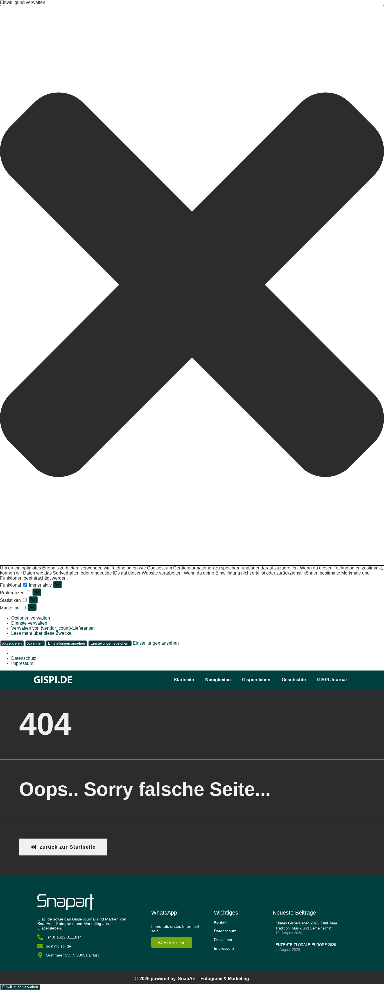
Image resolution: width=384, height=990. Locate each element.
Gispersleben (256, 679)
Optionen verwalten (30, 618)
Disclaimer (223, 939)
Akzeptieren (12, 643)
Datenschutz (23, 658)
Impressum (22, 663)
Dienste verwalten (29, 623)
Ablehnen (34, 643)
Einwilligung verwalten (20, 987)
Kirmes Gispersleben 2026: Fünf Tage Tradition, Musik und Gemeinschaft (306, 925)
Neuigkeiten (218, 679)
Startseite (184, 679)
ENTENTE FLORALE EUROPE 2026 (305, 945)
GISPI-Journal (332, 679)
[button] (192, 285)
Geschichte (294, 679)
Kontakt (220, 922)
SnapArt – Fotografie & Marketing (213, 978)
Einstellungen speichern (110, 643)
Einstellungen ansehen (66, 643)
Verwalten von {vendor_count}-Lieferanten (53, 628)
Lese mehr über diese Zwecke (41, 633)
